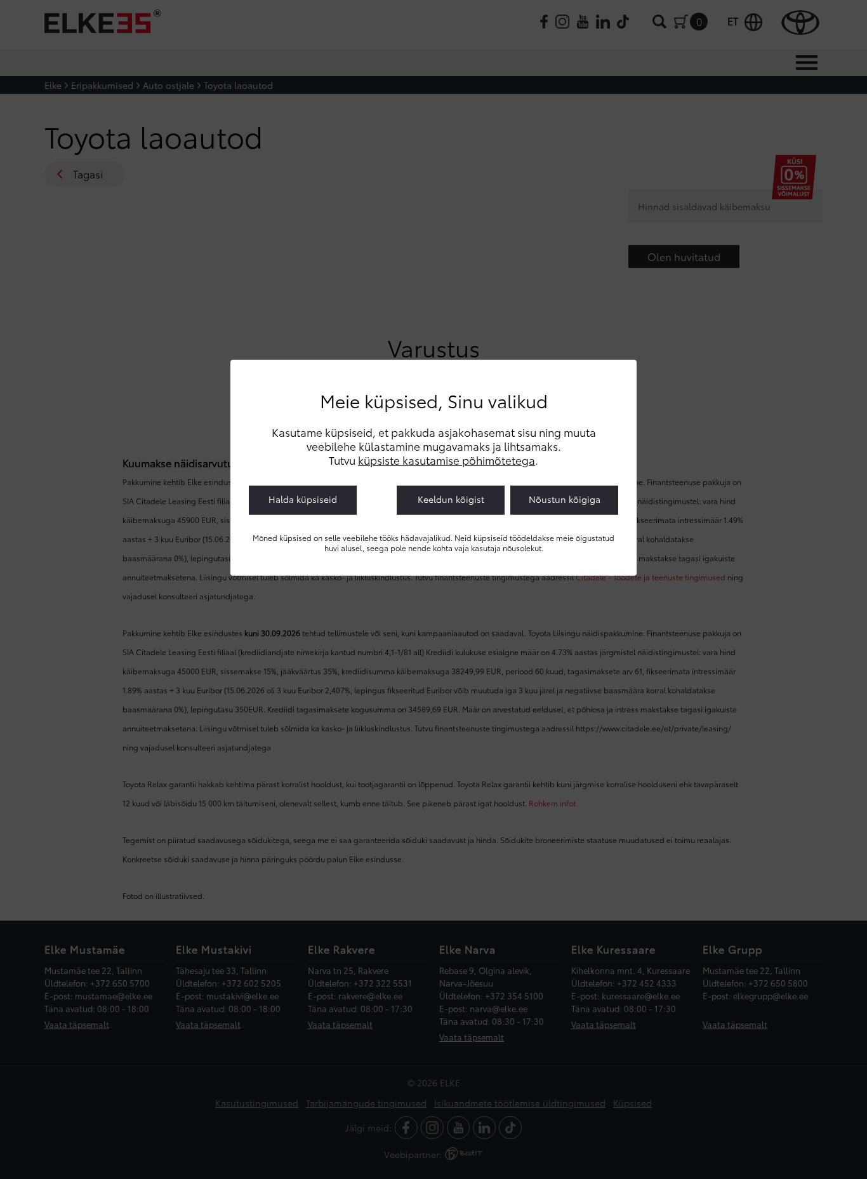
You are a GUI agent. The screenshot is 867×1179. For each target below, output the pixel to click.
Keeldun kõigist (451, 499)
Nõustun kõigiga (564, 499)
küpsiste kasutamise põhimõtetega (446, 459)
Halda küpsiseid (302, 499)
